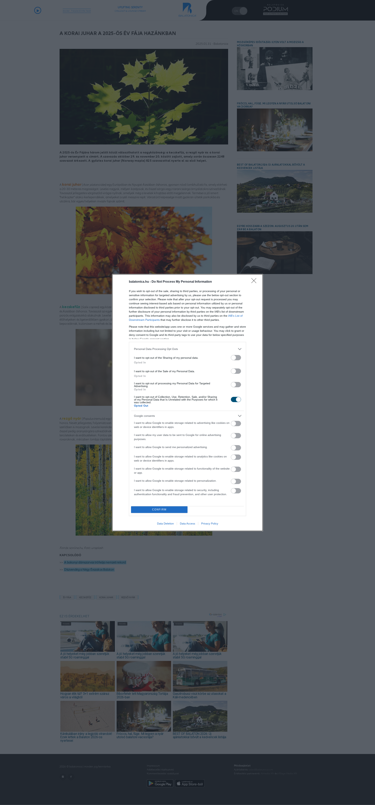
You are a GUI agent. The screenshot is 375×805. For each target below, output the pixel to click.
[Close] (255, 282)
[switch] (236, 357)
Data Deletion (165, 523)
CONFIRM (159, 509)
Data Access (187, 523)
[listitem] (187, 349)
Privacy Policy (209, 523)
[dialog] (187, 402)
